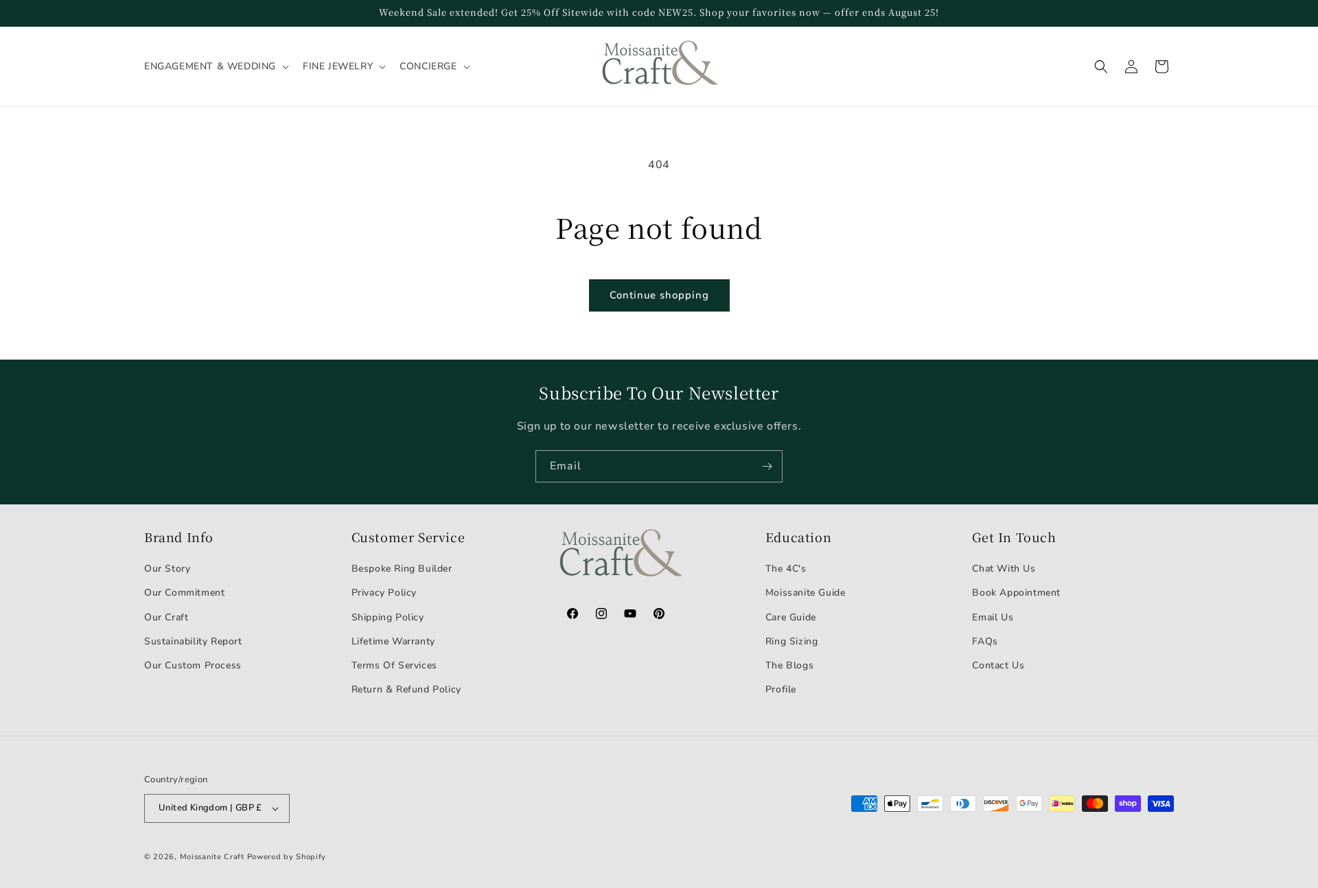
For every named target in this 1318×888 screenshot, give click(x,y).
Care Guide (790, 617)
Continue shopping (659, 295)
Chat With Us (1003, 568)
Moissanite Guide (805, 592)
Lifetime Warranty (393, 641)
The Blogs (789, 665)
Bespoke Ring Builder (401, 568)
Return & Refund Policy (406, 689)
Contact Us (998, 665)
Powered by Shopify (287, 857)
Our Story (167, 568)
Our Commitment (184, 592)
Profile (780, 689)
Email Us (992, 617)
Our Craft (166, 617)
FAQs (984, 641)
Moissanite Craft (212, 857)
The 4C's (786, 568)
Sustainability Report (193, 641)
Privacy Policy (384, 592)
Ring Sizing (791, 641)
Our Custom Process (193, 665)
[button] (215, 66)
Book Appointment (1016, 592)
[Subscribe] (767, 466)
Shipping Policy (387, 617)
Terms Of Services (394, 665)
